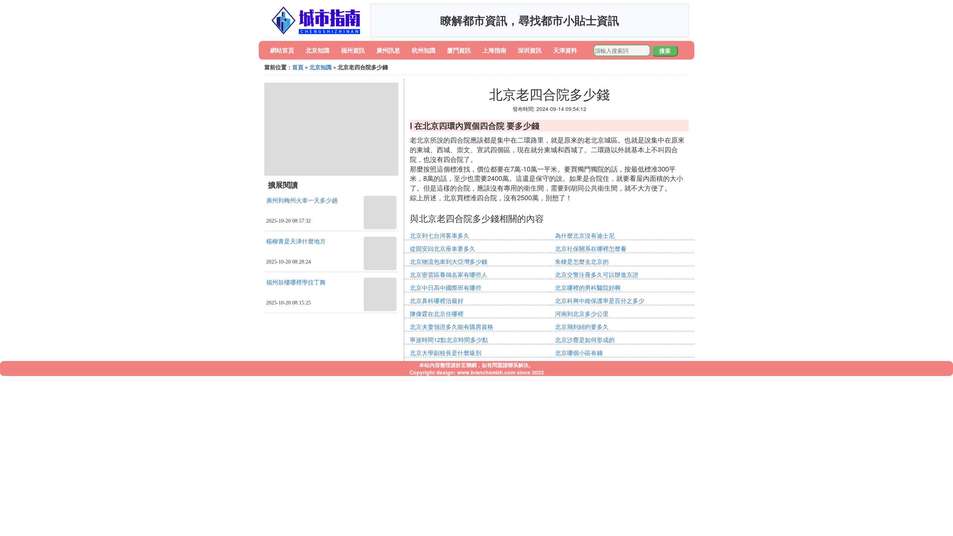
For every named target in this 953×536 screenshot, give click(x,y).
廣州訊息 (388, 50)
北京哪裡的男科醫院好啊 (588, 287)
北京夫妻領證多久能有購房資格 (451, 326)
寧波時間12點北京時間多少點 (449, 339)
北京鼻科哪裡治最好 (436, 300)
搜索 (664, 51)
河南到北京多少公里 (582, 313)
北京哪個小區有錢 (579, 352)
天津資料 (565, 50)
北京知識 (317, 50)
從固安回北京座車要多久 (442, 248)
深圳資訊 (530, 50)
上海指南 (494, 50)
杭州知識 (424, 50)
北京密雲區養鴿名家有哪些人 (448, 274)
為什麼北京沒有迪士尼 (585, 235)
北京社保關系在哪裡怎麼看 (591, 248)
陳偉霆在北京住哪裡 (436, 313)
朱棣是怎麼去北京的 (582, 261)
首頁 (297, 67)
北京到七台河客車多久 (439, 235)
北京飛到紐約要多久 (582, 326)
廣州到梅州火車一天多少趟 (302, 200)
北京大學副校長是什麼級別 (445, 352)
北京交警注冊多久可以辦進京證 (596, 274)
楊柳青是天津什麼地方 (296, 241)
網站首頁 (282, 50)
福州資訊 (353, 50)
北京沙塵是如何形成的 (585, 339)
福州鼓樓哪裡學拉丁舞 (296, 282)
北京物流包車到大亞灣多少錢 (448, 261)
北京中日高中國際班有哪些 (445, 287)
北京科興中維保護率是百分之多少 (599, 300)
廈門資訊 (459, 50)
